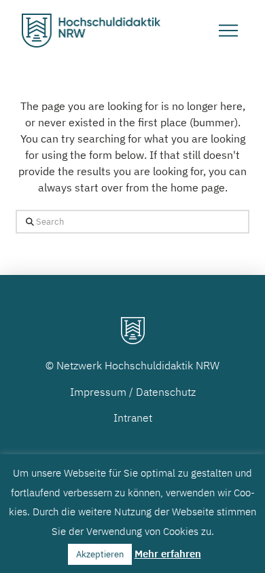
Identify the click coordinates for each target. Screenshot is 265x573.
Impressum (98, 392)
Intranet (132, 417)
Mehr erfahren (168, 553)
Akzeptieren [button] (100, 554)
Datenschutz (166, 392)
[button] (228, 30)
